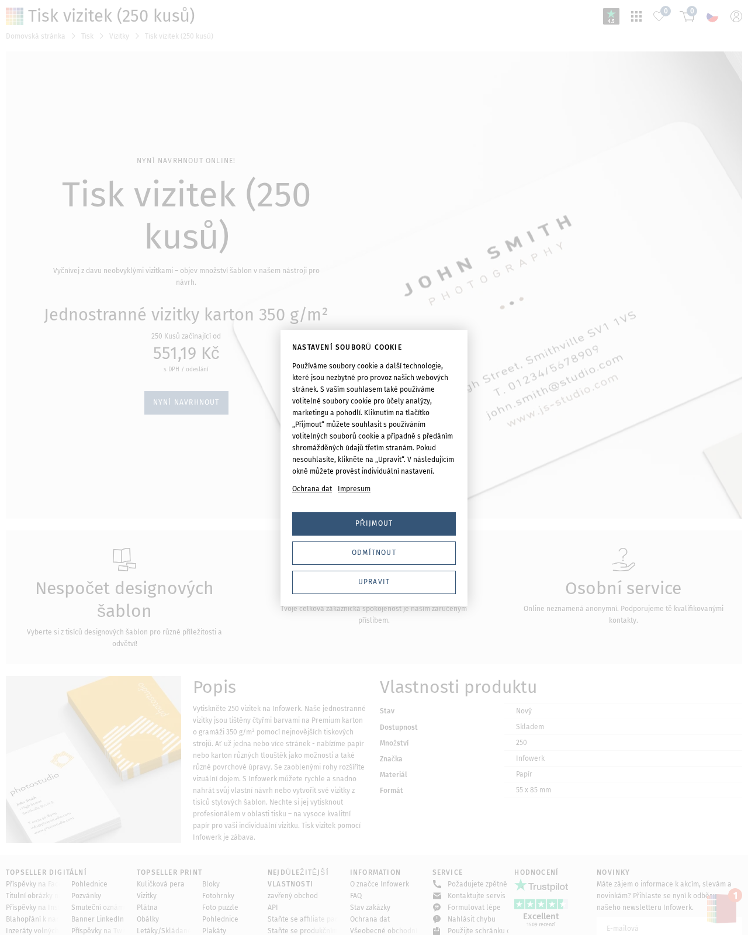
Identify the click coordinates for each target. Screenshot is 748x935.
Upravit (374, 582)
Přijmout (374, 523)
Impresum (354, 489)
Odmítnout (374, 552)
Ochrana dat (312, 489)
